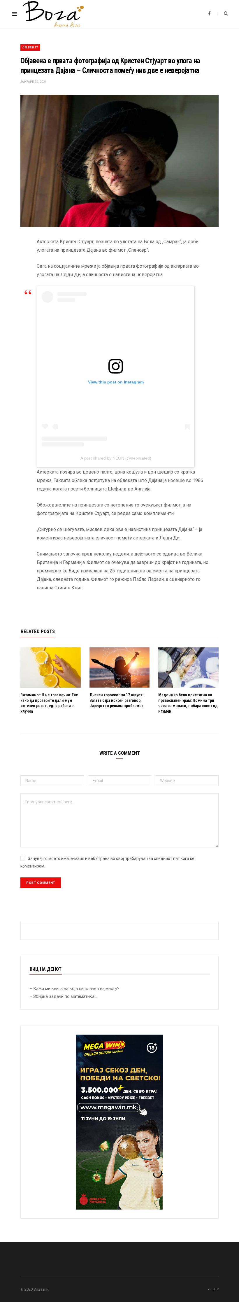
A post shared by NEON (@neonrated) (115, 458)
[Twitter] (16, 274)
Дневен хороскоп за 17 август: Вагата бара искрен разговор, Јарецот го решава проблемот (116, 700)
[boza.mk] (53, 14)
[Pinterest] (16, 289)
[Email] (16, 303)
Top (215, 1289)
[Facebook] (16, 259)
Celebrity (30, 47)
